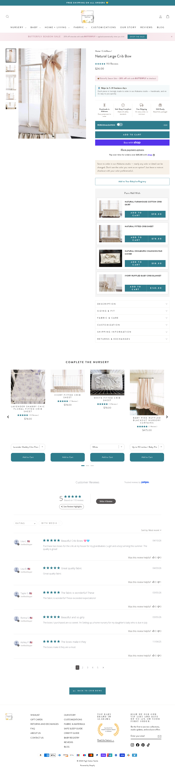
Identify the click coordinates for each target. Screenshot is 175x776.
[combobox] (25, 523)
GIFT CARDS (36, 719)
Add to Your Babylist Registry (132, 181)
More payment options (132, 149)
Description (106, 304)
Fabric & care (108, 318)
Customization (108, 324)
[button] (153, 557)
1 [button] (77, 667)
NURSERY (17, 27)
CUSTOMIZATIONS (103, 27)
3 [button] (87, 667)
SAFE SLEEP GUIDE (73, 728)
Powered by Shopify (87, 765)
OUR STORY (128, 27)
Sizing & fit (106, 311)
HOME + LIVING (56, 27)
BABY (34, 27)
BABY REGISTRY (71, 737)
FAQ (32, 728)
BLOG (161, 27)
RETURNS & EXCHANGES (113, 339)
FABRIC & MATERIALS (74, 724)
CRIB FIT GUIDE (71, 733)
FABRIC (79, 27)
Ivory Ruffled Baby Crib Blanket (143, 275)
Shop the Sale (137, 37)
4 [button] (92, 667)
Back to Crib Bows (89, 690)
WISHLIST (35, 715)
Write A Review (106, 501)
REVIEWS (146, 27)
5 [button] (97, 667)
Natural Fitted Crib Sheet (139, 226)
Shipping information (114, 331)
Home (97, 51)
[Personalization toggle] (120, 124)
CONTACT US (37, 737)
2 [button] (82, 667)
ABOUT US (35, 733)
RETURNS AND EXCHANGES (44, 724)
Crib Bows (106, 51)
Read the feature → (105, 740)
